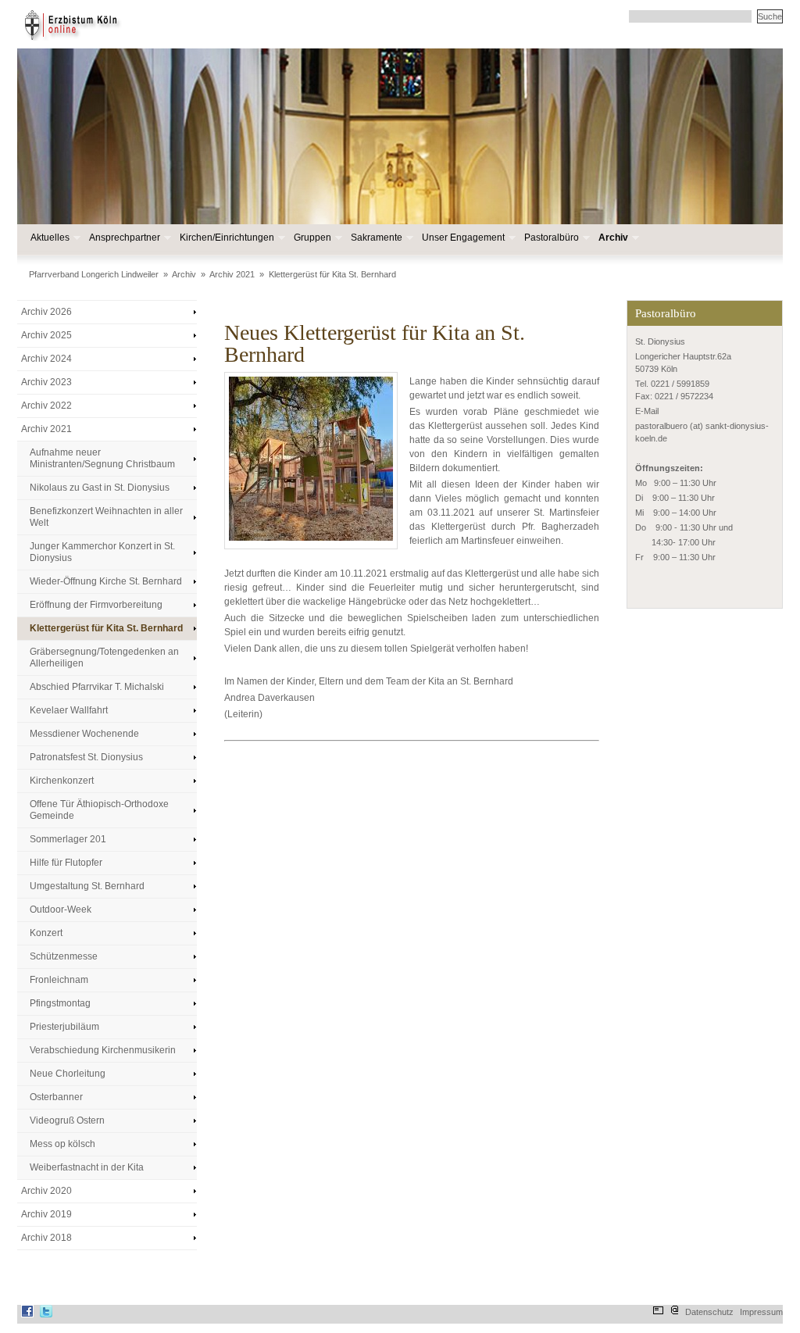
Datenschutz (709, 1312)
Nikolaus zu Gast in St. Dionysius (100, 487)
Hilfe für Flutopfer (66, 862)
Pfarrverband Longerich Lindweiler (94, 274)
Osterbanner (56, 1097)
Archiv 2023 (46, 382)
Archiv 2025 (46, 335)
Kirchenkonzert (62, 780)
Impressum (761, 1312)
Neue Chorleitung (67, 1073)
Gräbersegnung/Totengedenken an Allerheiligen (104, 657)
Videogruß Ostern (67, 1120)
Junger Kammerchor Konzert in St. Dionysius (102, 552)
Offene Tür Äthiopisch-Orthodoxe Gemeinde (99, 810)
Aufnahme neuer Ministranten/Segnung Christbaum (102, 458)
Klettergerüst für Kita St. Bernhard (332, 274)
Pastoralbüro (551, 238)
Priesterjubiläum (64, 1026)
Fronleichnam (59, 979)
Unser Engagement (462, 238)
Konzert (46, 932)
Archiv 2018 (46, 1237)
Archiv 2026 (46, 311)
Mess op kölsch (62, 1143)
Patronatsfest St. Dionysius (86, 757)
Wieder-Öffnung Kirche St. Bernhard (106, 581)
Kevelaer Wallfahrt (69, 710)
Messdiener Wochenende (84, 733)
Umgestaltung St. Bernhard (87, 886)
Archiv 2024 (46, 358)
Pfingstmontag (60, 1003)
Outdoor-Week (60, 909)
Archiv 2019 (46, 1214)
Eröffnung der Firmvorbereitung (96, 604)
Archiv (612, 238)
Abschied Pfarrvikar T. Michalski (97, 686)
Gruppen (311, 238)
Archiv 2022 (46, 405)
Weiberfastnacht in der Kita (87, 1167)
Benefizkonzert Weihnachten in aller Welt (106, 517)
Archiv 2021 (232, 274)
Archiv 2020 (46, 1190)
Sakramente (375, 238)
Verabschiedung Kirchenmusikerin (103, 1050)
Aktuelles (49, 238)
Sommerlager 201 (68, 839)
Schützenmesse (64, 956)
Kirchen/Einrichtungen (226, 238)
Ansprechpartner (124, 238)
